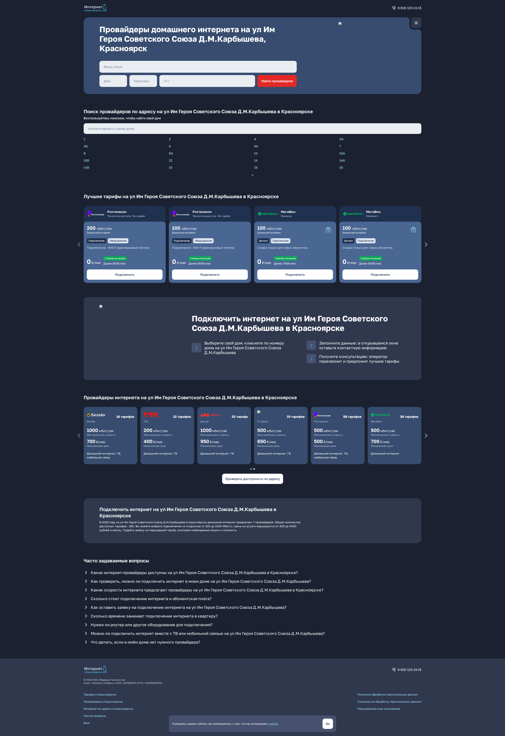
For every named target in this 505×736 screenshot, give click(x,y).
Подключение (97, 240)
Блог (87, 723)
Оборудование (118, 240)
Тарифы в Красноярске (100, 694)
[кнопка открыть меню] (416, 22)
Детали (263, 240)
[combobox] (198, 66)
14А (342, 160)
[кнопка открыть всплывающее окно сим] (328, 229)
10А (342, 153)
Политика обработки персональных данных (387, 694)
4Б (86, 146)
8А (171, 153)
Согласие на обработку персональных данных (389, 701)
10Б (86, 160)
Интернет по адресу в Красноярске (108, 708)
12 (170, 160)
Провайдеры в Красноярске (103, 701)
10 (256, 153)
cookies (273, 723)
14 (256, 160)
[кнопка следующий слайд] (426, 244)
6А (256, 146)
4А (341, 139)
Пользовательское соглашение (378, 708)
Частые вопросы (95, 715)
